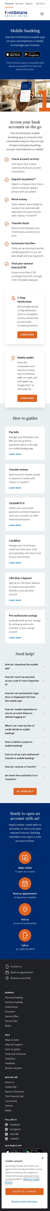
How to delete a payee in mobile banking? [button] (18, 744)
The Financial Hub (14, 1096)
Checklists (10, 1058)
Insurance (10, 1011)
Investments (11, 1007)
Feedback (10, 1063)
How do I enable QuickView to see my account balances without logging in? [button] (21, 713)
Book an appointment (25, 893)
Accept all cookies (24, 1191)
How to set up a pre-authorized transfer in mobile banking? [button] (22, 756)
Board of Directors (14, 1091)
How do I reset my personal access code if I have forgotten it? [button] (22, 680)
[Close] (43, 1158)
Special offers (12, 1016)
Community (11, 1101)
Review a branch (13, 1068)
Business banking (14, 1002)
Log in (42, 3)
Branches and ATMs (21, 978)
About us (9, 1082)
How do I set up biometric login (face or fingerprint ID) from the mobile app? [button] (22, 697)
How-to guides (13, 1049)
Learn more (27, 335)
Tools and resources (15, 1054)
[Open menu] (42, 14)
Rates (8, 1025)
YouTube (14, 1134)
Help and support (14, 1044)
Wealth (29, 3)
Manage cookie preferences (24, 1201)
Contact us (16, 966)
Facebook (15, 1124)
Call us (25, 945)
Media (8, 1110)
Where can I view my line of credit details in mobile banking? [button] (19, 729)
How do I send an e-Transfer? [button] (20, 767)
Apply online (25, 868)
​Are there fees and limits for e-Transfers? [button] (21, 777)
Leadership (10, 1087)
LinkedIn (14, 1138)
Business (19, 3)
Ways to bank (12, 1040)
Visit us (25, 919)
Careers (9, 1105)
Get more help (25, 791)
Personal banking (14, 997)
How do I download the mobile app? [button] (21, 666)
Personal (9, 3)
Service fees (11, 1021)
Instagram (15, 1129)
